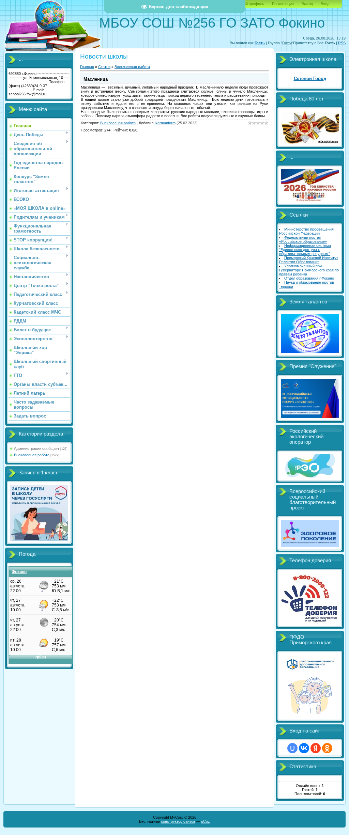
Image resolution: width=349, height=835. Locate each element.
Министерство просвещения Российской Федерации (306, 231)
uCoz (205, 821)
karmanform (165, 123)
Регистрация (283, 4)
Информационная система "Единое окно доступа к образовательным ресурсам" (305, 249)
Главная (87, 67)
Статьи (104, 67)
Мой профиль (252, 4)
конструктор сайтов (178, 821)
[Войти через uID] (292, 748)
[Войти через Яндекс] (315, 748)
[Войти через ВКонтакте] (304, 748)
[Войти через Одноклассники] (327, 748)
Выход (307, 4)
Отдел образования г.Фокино (309, 278)
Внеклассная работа (31, 455)
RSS (342, 43)
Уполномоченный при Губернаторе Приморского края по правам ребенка (309, 270)
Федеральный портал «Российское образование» (303, 239)
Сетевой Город (310, 78)
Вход (325, 4)
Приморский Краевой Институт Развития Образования (308, 260)
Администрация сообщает (36, 448)
